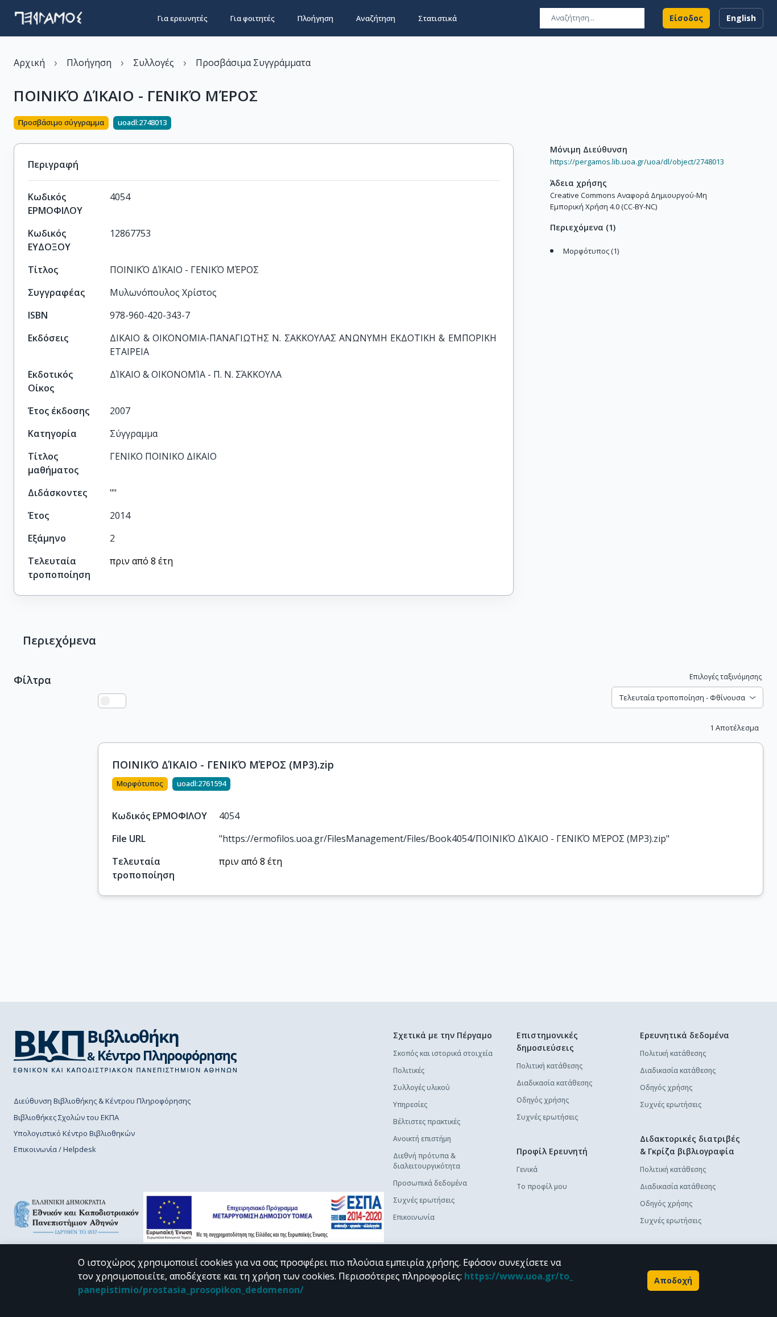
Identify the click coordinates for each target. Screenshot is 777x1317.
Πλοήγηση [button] (315, 18)
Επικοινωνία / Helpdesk (55, 1149)
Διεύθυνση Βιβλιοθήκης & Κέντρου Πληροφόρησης (102, 1101)
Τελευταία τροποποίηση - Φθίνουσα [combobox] (682, 697)
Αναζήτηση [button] (375, 18)
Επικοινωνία (414, 1217)
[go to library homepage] (125, 1050)
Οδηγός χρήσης (542, 1100)
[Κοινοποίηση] (509, 124)
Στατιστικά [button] (437, 18)
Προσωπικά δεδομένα (430, 1183)
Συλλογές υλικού (421, 1087)
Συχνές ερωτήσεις (423, 1200)
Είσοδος (686, 18)
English (741, 18)
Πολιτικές (408, 1070)
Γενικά (527, 1169)
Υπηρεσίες (410, 1104)
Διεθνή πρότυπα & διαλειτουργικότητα (426, 1161)
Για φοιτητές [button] (252, 18)
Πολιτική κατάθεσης (549, 1066)
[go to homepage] (48, 18)
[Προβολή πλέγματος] (118, 700)
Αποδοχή (673, 1280)
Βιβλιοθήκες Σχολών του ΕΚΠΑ (66, 1117)
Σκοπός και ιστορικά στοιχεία (443, 1053)
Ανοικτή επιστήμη (422, 1138)
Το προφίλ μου (541, 1186)
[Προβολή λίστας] (105, 700)
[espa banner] (263, 1217)
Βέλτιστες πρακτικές (426, 1121)
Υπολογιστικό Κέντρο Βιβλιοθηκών (74, 1133)
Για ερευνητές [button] (183, 18)
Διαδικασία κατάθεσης (554, 1083)
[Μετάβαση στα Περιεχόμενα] (547, 263)
